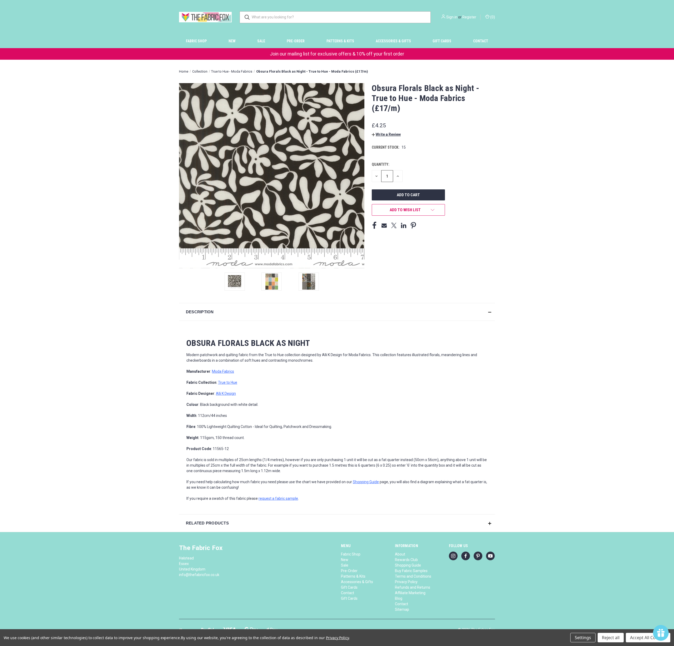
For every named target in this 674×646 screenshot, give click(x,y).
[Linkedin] (403, 225)
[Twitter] (394, 225)
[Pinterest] (413, 225)
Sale (261, 41)
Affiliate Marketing (410, 593)
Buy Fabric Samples (411, 571)
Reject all (611, 637)
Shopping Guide (408, 565)
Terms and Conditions (413, 576)
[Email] (384, 225)
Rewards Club (406, 560)
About (400, 554)
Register (469, 17)
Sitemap (402, 609)
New (232, 41)
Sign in (451, 17)
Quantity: (380, 164)
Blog (398, 598)
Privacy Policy (406, 582)
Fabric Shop (196, 41)
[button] (386, 134)
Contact (480, 41)
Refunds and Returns (412, 587)
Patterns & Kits (340, 41)
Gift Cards (442, 41)
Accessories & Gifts (393, 41)
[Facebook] (374, 225)
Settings (583, 637)
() (492, 17)
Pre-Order (296, 41)
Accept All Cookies (648, 637)
